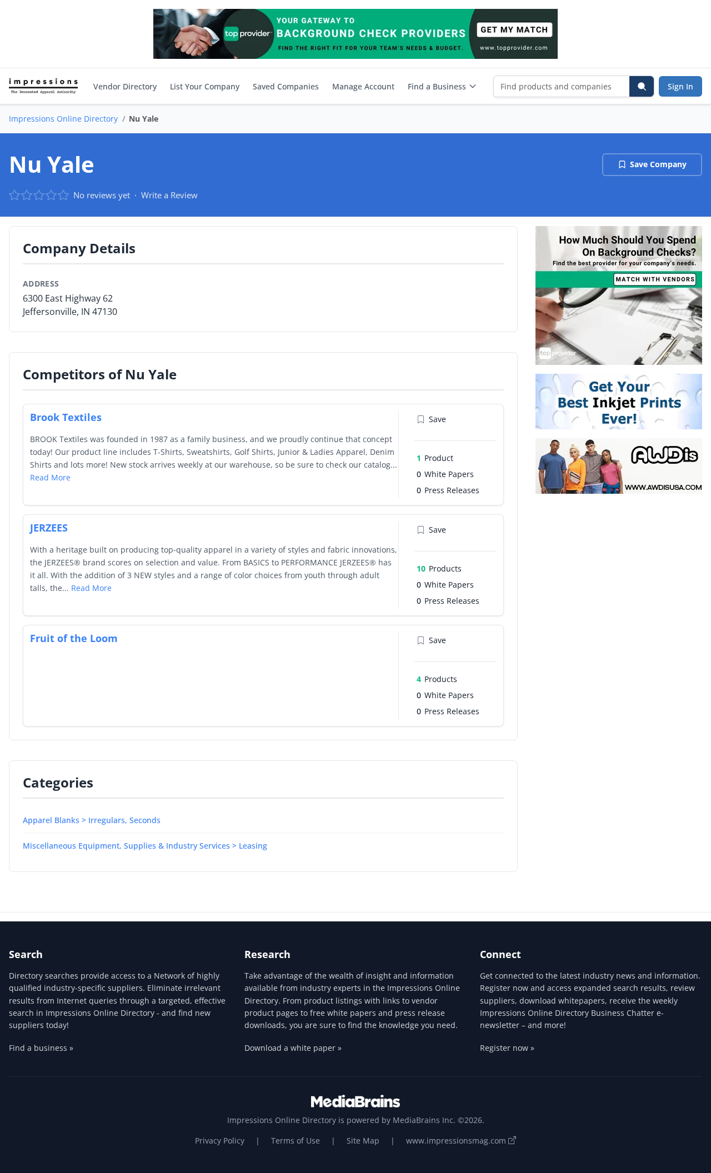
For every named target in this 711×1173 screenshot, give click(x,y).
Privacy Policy (219, 1140)
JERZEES (49, 527)
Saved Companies (286, 86)
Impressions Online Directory (63, 118)
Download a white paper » (293, 1047)
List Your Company (204, 86)
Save (437, 419)
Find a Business (437, 86)
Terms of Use (295, 1140)
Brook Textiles (66, 417)
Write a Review (169, 194)
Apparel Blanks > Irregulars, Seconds (92, 820)
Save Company (658, 164)
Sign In (680, 86)
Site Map (363, 1140)
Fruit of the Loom (74, 638)
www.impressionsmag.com (457, 1140)
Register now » (507, 1047)
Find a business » (41, 1047)
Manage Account (363, 86)
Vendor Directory (125, 86)
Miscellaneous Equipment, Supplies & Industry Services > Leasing (145, 845)
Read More (50, 477)
